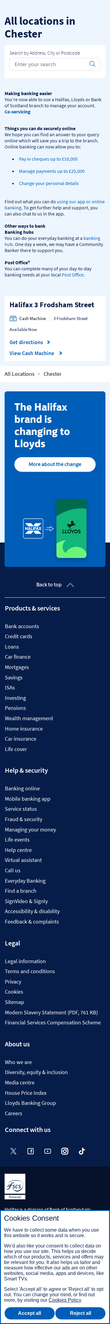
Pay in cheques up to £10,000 (48, 159)
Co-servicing (18, 112)
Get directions (29, 342)
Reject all (80, 1313)
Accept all (29, 1313)
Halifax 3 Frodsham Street (51, 304)
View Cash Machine (32, 353)
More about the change (55, 464)
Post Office (73, 275)
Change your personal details (49, 183)
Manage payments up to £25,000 (52, 171)
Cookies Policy (65, 1300)
